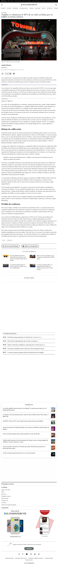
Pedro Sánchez (4, 498)
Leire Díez (3, 502)
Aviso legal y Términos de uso (21, 558)
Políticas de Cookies (49, 558)
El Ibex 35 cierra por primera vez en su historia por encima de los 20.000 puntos (45, 257)
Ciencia (31, 8)
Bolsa (3, 240)
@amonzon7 (4, 67)
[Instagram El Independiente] (31, 554)
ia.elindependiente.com (15, 536)
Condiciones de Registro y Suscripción (35, 558)
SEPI (2, 492)
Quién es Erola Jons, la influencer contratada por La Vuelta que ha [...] (26, 345)
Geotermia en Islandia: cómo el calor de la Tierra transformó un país (25, 348)
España (9, 8)
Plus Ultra (3, 494)
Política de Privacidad (9, 558)
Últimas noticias (10, 1)
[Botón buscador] (56, 5)
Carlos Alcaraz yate (36, 1)
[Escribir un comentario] (14, 74)
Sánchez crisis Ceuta (51, 1)
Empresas (9, 240)
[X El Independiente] (19, 554)
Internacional (24, 8)
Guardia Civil (4, 500)
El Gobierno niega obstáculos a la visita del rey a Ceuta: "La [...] (24, 337)
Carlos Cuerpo (43, 1)
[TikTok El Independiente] (38, 554)
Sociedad (37, 8)
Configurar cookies (29, 559)
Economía (15, 8)
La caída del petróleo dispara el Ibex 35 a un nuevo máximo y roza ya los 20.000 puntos (18, 266)
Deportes (50, 8)
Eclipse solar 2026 (5, 489)
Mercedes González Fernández (8, 504)
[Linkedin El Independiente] (35, 554)
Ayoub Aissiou (28, 1)
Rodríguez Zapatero (6, 496)
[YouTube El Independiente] (27, 554)
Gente (43, 8)
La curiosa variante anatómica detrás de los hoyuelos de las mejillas (25, 352)
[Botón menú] (2, 4)
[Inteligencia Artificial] (15, 533)
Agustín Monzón (6, 65)
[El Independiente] (29, 5)
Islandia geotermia (17, 1)
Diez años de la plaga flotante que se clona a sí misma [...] (22, 341)
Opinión (3, 8)
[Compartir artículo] (2, 74)
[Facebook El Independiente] (22, 554)
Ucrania (23, 1)
